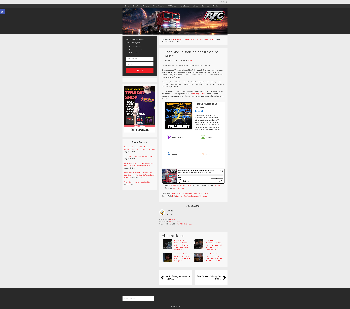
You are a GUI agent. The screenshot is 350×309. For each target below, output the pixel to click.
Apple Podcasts (177, 137)
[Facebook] (219, 2)
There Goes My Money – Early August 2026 (138, 156)
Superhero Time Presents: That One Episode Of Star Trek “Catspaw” (182, 257)
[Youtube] (224, 2)
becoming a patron (198, 94)
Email (174, 188)
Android (209, 137)
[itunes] (226, 2)
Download (189, 186)
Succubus (195, 196)
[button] (2, 11)
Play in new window (177, 186)
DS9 (173, 196)
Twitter (172, 219)
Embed (217, 186)
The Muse (203, 196)
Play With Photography (184, 224)
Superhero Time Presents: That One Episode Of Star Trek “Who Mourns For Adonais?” (182, 245)
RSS (208, 154)
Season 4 (179, 196)
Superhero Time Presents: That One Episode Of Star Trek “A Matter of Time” (214, 257)
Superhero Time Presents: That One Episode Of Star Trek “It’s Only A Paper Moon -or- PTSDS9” (214, 245)
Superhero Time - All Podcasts (196, 193)
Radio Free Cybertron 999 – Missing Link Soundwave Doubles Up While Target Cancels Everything (139, 175)
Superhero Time (178, 193)
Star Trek (187, 196)
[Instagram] (221, 2)
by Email (175, 154)
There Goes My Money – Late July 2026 (137, 182)
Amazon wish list (174, 222)
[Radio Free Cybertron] (175, 21)
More (183, 188)
